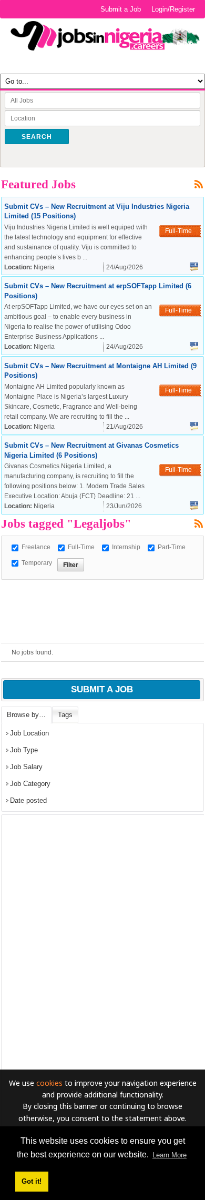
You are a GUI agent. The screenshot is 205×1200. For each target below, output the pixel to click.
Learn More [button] (169, 1155)
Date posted (28, 800)
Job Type (24, 750)
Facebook (194, 267)
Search (37, 136)
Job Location (29, 733)
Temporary (37, 563)
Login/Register (173, 9)
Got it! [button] (32, 1181)
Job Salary (26, 767)
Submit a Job (120, 9)
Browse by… (26, 715)
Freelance (36, 547)
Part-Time (172, 547)
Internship (126, 547)
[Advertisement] (103, 593)
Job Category (30, 784)
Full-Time (81, 547)
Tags (65, 715)
